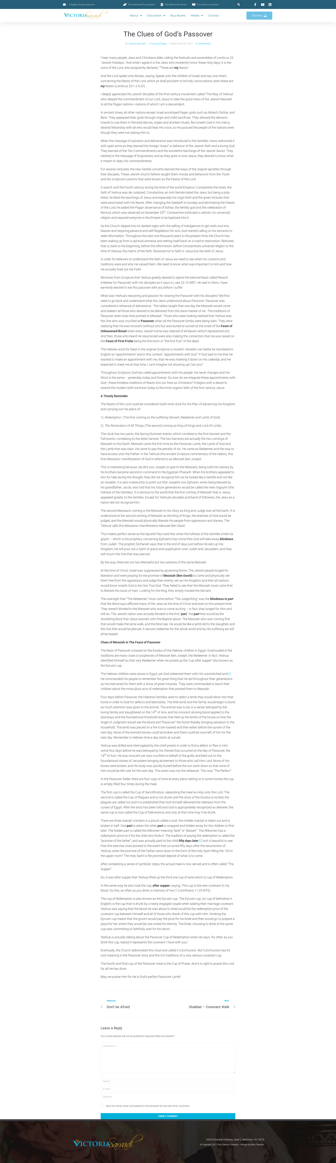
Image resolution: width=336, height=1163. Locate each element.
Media (195, 15)
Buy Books (178, 15)
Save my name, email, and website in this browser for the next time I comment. (148, 1106)
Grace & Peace (159, 43)
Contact (213, 15)
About (134, 15)
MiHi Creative (257, 1144)
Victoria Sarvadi (137, 43)
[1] (229, 674)
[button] (238, 4)
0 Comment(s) (203, 43)
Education (154, 15)
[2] (200, 841)
